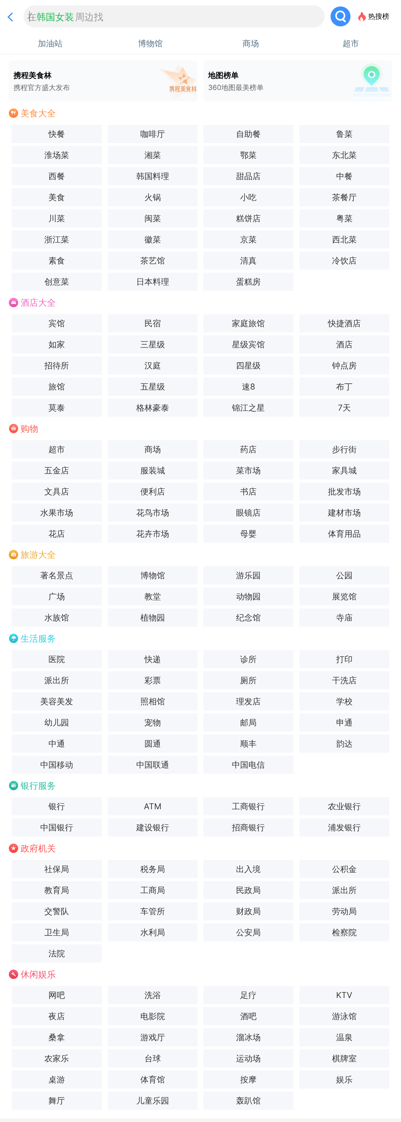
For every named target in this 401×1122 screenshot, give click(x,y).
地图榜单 (236, 81)
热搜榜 (378, 16)
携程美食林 (42, 81)
